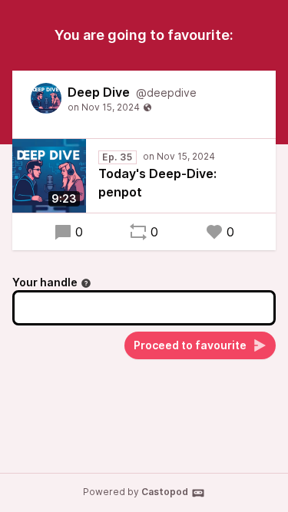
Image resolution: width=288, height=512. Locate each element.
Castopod (164, 491)
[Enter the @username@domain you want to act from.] (86, 283)
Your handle (45, 282)
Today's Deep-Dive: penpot (157, 183)
